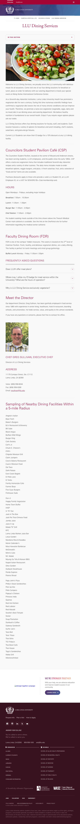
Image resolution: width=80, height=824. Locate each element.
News (7, 759)
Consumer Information (13, 779)
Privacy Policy (51, 803)
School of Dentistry (47, 759)
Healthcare (19, 2)
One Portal (9, 771)
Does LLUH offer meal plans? (19, 269)
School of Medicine (47, 763)
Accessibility (39, 803)
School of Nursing (47, 767)
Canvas (8, 767)
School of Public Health (49, 775)
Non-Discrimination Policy (24, 803)
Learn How (51, 692)
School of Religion (47, 779)
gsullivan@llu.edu (18, 390)
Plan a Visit (20, 718)
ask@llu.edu (40, 742)
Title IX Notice (10, 803)
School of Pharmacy (47, 771)
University (10, 2)
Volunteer (15, 798)
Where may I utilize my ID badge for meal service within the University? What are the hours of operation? (32, 278)
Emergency (31, 798)
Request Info (10, 718)
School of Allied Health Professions (53, 751)
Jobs (7, 798)
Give (23, 798)
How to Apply (31, 718)
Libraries (8, 763)
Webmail (8, 775)
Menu (74, 2)
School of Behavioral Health (50, 755)
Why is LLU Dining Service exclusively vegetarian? (28, 288)
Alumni (8, 751)
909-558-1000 (29, 742)
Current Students (11, 755)
